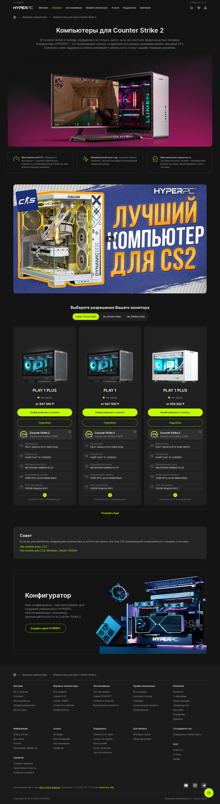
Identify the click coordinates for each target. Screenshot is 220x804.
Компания (178, 686)
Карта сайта (200, 798)
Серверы (138, 700)
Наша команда (181, 700)
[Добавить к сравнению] (70, 331)
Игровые (18, 696)
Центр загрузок (101, 748)
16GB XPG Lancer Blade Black (41, 478)
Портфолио (179, 714)
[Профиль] (205, 8)
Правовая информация (177, 798)
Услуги (57, 728)
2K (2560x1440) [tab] (112, 316)
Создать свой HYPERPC (45, 628)
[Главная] (14, 17)
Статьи (177, 754)
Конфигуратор (61, 709)
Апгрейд (57, 734)
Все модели (59, 691)
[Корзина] (198, 8)
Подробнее (45, 422)
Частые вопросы (102, 752)
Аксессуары (20, 709)
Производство (181, 705)
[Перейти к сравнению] (192, 8)
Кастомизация (61, 743)
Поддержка (99, 728)
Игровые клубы (142, 734)
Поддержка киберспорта (187, 734)
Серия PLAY (60, 696)
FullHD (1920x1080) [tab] (85, 316)
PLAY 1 (110, 390)
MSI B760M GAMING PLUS (39, 467)
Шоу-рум (178, 709)
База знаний (100, 743)
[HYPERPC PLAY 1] (109, 357)
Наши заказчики (142, 738)
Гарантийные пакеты (24, 768)
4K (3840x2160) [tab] (136, 316)
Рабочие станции (142, 696)
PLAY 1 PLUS (45, 390)
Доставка (18, 738)
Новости (177, 749)
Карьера (178, 718)
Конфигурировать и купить (45, 412)
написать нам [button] (106, 787)
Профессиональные (24, 705)
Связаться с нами (103, 734)
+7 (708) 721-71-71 (198, 2)
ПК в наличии (20, 691)
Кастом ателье (101, 691)
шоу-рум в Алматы (49, 787)
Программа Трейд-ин (25, 748)
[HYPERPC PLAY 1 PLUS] (44, 357)
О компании (179, 696)
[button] (18, 2)
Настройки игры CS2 (33, 546)
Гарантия (18, 757)
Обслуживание (61, 738)
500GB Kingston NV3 (36, 488)
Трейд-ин (58, 748)
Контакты (178, 691)
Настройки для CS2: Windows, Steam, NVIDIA (48, 550)
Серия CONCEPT (102, 696)
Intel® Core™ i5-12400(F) (38, 457)
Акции (176, 758)
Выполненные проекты (106, 705)
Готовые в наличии (63, 705)
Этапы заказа (20, 734)
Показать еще (110, 513)
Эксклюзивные (21, 700)
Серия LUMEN (61, 700)
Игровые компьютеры (34, 17)
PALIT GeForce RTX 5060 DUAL (41, 447)
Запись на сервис (103, 738)
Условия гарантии (23, 763)
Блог (175, 744)
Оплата (17, 743)
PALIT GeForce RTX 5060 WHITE (173, 447)
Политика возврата (23, 772)
